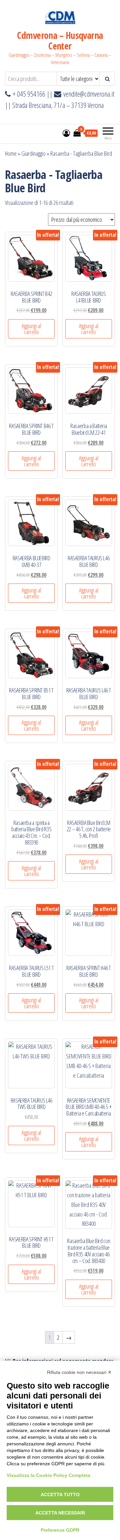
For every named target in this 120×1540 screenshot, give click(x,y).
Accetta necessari (60, 1512)
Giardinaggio (33, 153)
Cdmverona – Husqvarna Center (60, 40)
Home (11, 153)
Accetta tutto (60, 1494)
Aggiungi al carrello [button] (31, 329)
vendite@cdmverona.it (88, 94)
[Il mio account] (66, 133)
